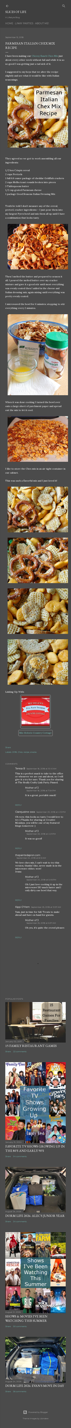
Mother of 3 (32, 787)
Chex (20, 752)
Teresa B (20, 768)
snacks (33, 752)
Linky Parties (24, 23)
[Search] (64, 5)
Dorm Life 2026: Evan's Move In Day (34, 1386)
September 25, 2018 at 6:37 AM (41, 923)
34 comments (20, 1221)
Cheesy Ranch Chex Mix (45, 55)
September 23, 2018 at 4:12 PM (51, 812)
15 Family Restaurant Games (31, 1046)
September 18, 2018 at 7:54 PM (41, 790)
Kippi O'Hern (22, 906)
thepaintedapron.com (27, 855)
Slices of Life (15, 12)
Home (9, 23)
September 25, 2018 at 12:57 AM (46, 907)
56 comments (19, 1391)
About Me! (42, 23)
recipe (26, 752)
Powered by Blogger (38, 1412)
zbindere (44, 1418)
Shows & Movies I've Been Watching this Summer (26, 1318)
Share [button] (8, 747)
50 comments (20, 1326)
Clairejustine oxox (25, 811)
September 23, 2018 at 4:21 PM (41, 834)
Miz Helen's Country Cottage (35, 732)
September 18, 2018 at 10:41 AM (41, 768)
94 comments (20, 1156)
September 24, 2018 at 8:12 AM (31, 858)
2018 (14, 752)
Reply (18, 805)
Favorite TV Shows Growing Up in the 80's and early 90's (35, 1148)
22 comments (19, 1051)
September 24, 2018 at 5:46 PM (41, 879)
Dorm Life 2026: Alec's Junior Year (35, 1216)
